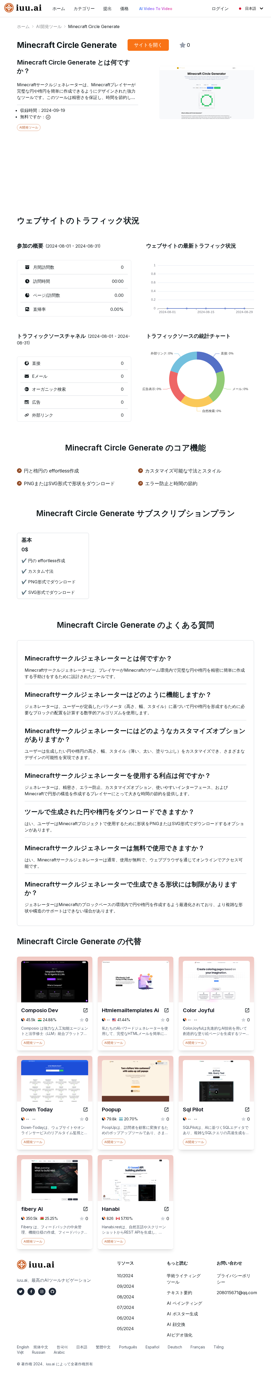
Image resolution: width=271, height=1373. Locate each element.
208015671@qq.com (237, 1292)
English (23, 1347)
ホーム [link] (58, 8)
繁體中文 (103, 1347)
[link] (24, 7)
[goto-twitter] (20, 1291)
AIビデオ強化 (179, 1335)
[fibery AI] (85, 1209)
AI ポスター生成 (182, 1313)
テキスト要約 (179, 1292)
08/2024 (125, 1296)
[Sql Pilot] (247, 1109)
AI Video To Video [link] (155, 8)
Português (128, 1347)
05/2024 (125, 1328)
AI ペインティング (184, 1303)
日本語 (250, 8)
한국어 (62, 1347)
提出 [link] (107, 8)
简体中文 (40, 1347)
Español (152, 1347)
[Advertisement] (135, 168)
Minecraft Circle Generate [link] (94, 26)
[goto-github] (52, 1291)
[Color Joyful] (247, 1010)
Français (198, 1347)
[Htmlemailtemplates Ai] (166, 1010)
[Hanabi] (166, 1209)
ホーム (23, 26)
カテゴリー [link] (84, 8)
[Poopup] (166, 1109)
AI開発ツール (49, 26)
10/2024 (125, 1275)
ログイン (220, 8)
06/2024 (125, 1318)
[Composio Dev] (85, 1010)
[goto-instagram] (42, 1291)
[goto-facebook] (31, 1291)
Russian (38, 1352)
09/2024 (125, 1286)
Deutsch (175, 1347)
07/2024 (125, 1307)
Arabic (59, 1352)
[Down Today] (85, 1109)
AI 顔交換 (176, 1324)
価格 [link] (124, 8)
